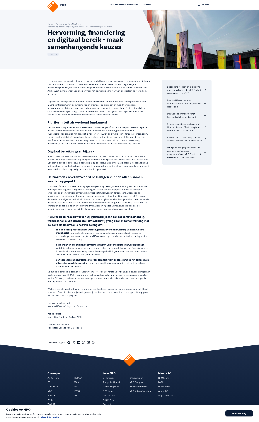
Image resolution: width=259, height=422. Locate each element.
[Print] (93, 342)
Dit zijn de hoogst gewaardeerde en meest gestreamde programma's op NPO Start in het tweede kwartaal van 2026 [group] (184, 153)
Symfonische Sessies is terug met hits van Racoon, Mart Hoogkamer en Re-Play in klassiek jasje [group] (184, 127)
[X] (74, 342)
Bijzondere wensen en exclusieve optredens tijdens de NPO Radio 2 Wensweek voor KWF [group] (184, 90)
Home (50, 24)
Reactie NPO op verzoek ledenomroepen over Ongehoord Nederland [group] (184, 103)
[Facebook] (69, 342)
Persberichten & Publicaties (124, 5)
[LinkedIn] (78, 342)
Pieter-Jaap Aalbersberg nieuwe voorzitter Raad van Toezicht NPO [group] (184, 139)
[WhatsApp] (83, 342)
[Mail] (88, 342)
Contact (147, 5)
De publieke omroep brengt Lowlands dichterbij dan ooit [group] (181, 115)
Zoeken (205, 5)
